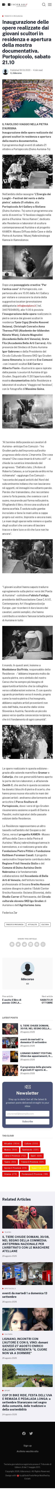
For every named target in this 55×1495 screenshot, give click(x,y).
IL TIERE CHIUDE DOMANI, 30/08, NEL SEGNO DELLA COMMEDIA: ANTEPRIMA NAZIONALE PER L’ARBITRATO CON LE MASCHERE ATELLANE (25, 1244)
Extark (27, 1478)
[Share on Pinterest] (36, 944)
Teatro (8, 1232)
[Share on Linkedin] (30, 944)
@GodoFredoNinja (30, 1475)
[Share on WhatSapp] (43, 944)
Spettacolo (10, 1289)
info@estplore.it (26, 305)
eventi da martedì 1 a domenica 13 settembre (24, 1295)
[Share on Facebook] (12, 944)
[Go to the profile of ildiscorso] (5, 72)
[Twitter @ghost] (31, 1433)
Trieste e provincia (14, 16)
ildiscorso (17, 73)
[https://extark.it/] (27, 983)
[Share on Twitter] (18, 944)
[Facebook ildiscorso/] (24, 1433)
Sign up (28, 1445)
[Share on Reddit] (24, 944)
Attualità (32, 925)
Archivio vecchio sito (27, 1451)
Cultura (45, 925)
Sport (7, 1391)
